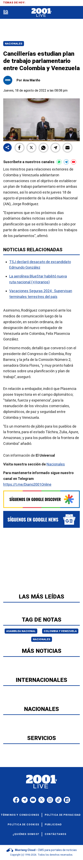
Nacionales (13, 43)
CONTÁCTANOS (55, 834)
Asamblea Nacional (21, 631)
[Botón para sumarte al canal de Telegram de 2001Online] (66, 162)
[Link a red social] (16, 800)
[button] (19, 147)
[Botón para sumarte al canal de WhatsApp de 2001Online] (59, 162)
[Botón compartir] (7, 147)
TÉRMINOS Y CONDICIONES (20, 815)
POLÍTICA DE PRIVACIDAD (63, 815)
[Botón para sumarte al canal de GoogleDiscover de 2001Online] (41, 499)
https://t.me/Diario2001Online (27, 484)
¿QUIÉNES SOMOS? (26, 834)
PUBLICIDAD (53, 824)
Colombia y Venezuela (60, 631)
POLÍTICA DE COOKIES (23, 824)
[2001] (41, 12)
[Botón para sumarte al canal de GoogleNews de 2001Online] (41, 519)
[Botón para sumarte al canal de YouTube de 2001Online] (73, 162)
